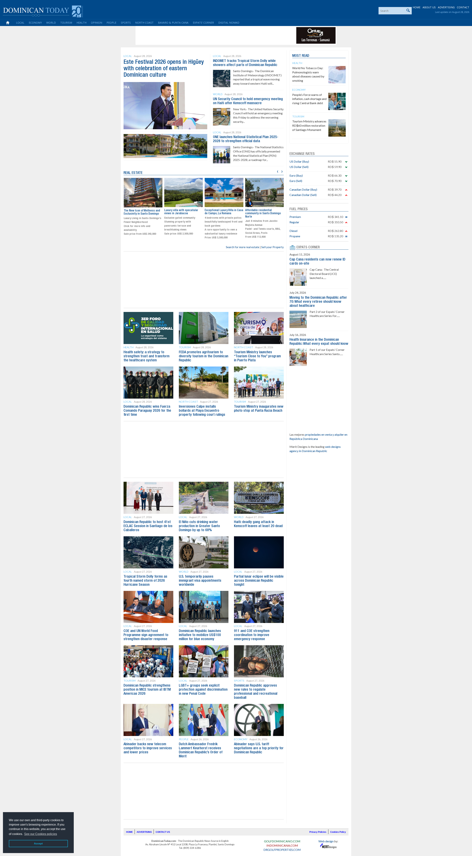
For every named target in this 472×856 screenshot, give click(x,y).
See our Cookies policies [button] (40, 834)
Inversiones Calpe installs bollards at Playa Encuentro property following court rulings (202, 410)
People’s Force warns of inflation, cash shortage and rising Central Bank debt (309, 99)
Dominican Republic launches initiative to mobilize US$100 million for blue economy (200, 635)
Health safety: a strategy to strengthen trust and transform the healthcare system (146, 356)
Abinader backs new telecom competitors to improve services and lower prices (148, 748)
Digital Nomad (228, 22)
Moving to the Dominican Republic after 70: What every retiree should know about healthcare (318, 302)
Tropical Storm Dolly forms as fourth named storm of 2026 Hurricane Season (145, 580)
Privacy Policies (317, 832)
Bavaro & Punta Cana (173, 22)
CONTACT (463, 7)
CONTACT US (163, 832)
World (51, 22)
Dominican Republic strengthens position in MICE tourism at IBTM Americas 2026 (147, 689)
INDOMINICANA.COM (282, 845)
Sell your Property (272, 247)
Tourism (66, 22)
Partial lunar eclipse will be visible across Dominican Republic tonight (259, 580)
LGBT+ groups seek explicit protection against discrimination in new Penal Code (203, 689)
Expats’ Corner (203, 22)
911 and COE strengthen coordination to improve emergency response (251, 635)
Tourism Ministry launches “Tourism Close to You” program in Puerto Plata (257, 356)
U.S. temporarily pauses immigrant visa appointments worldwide (200, 580)
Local (20, 22)
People (111, 22)
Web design (326, 841)
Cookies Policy (338, 832)
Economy (35, 22)
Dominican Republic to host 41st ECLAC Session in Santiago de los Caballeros (148, 526)
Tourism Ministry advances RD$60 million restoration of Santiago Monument (309, 125)
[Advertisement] (203, 35)
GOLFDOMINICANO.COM (282, 841)
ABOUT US (429, 7)
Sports (126, 22)
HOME (416, 7)
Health (81, 22)
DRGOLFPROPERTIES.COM (282, 849)
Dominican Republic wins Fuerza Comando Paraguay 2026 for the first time (147, 410)
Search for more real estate (242, 247)
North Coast (144, 22)
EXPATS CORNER (308, 247)
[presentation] (277, 171)
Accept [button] (38, 843)
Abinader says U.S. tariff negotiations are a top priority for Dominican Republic (259, 748)
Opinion (96, 22)
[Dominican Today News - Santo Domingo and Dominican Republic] (43, 11)
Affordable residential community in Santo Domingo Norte (263, 213)
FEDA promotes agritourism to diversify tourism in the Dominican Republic (203, 356)
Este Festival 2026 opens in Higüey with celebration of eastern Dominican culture (164, 69)
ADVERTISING (446, 7)
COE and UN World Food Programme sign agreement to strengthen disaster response (146, 635)
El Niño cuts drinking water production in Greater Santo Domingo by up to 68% (199, 526)
